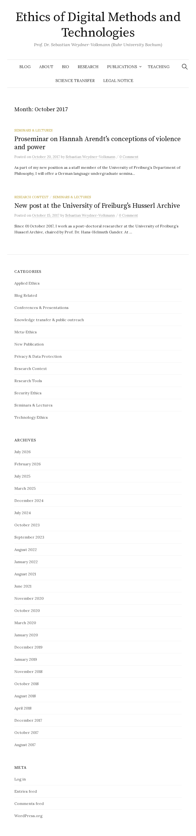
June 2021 (22, 586)
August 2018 (25, 695)
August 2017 (25, 744)
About (46, 66)
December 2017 (28, 720)
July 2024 (22, 512)
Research (88, 66)
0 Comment (129, 156)
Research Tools (28, 380)
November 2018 (28, 671)
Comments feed (29, 803)
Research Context (31, 197)
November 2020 (29, 598)
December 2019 (28, 647)
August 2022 (25, 549)
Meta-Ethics (25, 332)
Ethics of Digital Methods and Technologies (98, 25)
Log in (20, 779)
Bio (65, 66)
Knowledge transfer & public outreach (49, 319)
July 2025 (22, 476)
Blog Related (25, 295)
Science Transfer (75, 80)
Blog (25, 66)
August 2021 (25, 574)
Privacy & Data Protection (38, 356)
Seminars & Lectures (33, 130)
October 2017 (26, 732)
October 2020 (27, 610)
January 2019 (25, 659)
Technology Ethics (31, 417)
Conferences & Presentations (41, 307)
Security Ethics (28, 392)
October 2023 (27, 524)
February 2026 (27, 464)
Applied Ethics (27, 283)
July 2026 (22, 451)
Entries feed (25, 791)
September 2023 (29, 537)
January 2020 (26, 634)
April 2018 (23, 708)
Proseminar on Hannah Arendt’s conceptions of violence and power (97, 143)
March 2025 (25, 488)
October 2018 (26, 683)
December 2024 (29, 500)
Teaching (158, 66)
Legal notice (118, 80)
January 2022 (26, 561)
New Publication (29, 344)
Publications (122, 66)
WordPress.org (28, 815)
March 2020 (25, 622)
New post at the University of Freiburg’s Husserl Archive (97, 206)
